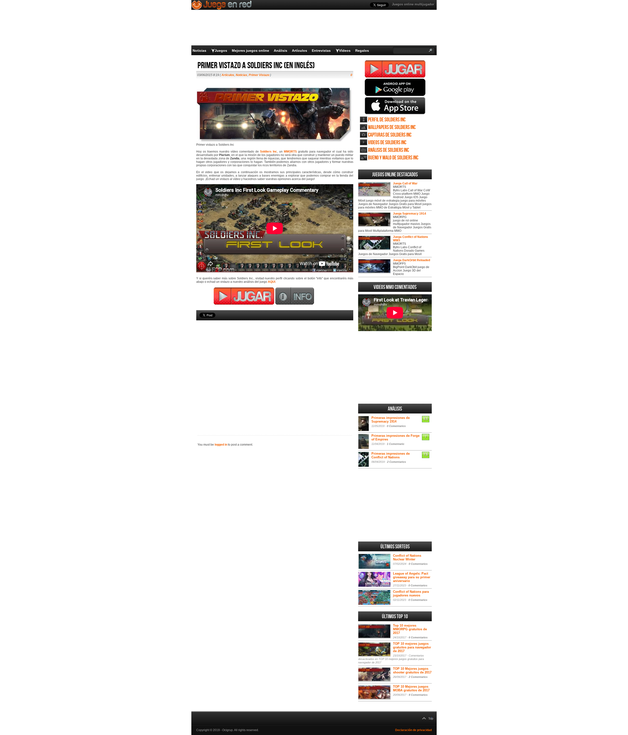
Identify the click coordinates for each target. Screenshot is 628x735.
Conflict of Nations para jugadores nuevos (411, 593)
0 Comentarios (396, 426)
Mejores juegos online (250, 50)
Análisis (280, 50)
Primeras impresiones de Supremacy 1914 (390, 419)
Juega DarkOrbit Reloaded (411, 260)
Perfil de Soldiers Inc (387, 119)
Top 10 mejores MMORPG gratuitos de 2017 (410, 629)
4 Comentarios (418, 694)
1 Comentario (395, 443)
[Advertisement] (274, 369)
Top (430, 718)
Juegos (221, 50)
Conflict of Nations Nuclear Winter (407, 557)
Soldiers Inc (268, 151)
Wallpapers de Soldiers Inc (392, 127)
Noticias (199, 50)
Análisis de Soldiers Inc (388, 150)
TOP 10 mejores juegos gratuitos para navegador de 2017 (412, 647)
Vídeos (345, 50)
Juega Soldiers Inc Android (395, 87)
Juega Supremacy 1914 (409, 213)
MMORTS (290, 151)
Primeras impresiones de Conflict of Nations (390, 455)
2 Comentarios (396, 461)
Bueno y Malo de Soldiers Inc (393, 158)
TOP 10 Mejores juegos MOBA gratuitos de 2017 (411, 688)
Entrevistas (321, 50)
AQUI (271, 282)
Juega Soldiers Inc (395, 68)
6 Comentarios (418, 637)
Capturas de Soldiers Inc (389, 135)
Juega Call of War (405, 183)
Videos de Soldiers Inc (387, 142)
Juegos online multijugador (413, 4)
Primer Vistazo (259, 75)
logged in (221, 444)
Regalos (362, 50)
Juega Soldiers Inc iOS (395, 105)
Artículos (299, 50)
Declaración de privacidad (413, 730)
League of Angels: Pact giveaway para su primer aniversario (411, 577)
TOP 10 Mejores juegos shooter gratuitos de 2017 (412, 670)
